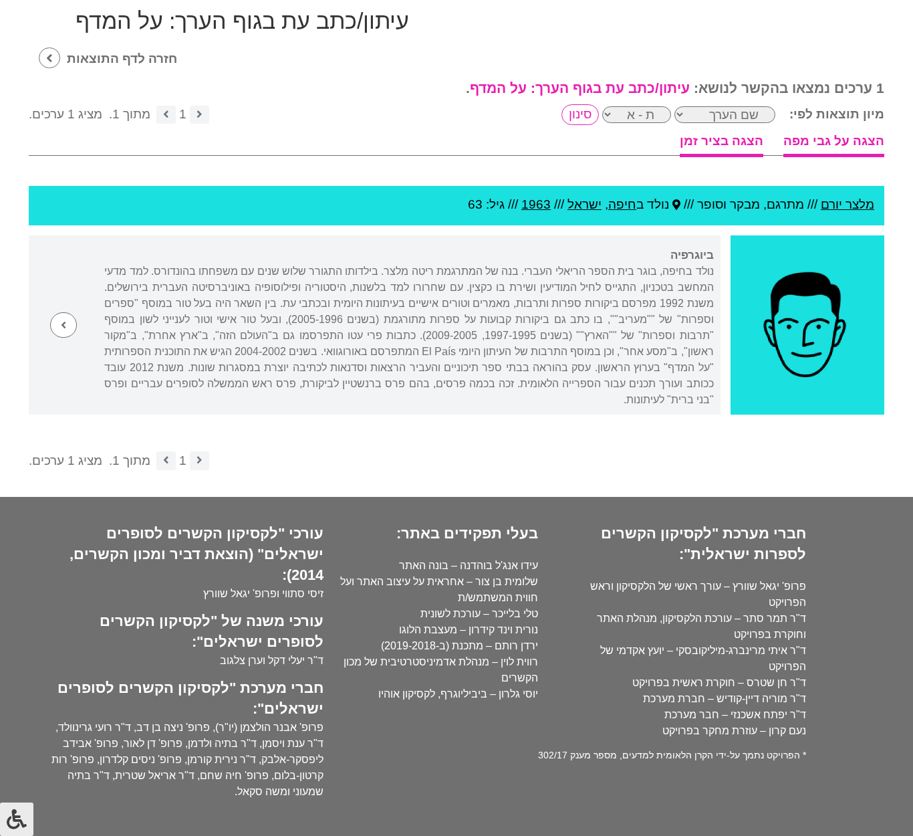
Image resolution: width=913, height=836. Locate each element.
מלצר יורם (847, 204)
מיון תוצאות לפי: (836, 114)
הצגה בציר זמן (721, 141)
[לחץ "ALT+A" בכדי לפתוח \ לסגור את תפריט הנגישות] (16, 819)
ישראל (584, 204)
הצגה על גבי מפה (833, 141)
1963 (536, 204)
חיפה (622, 204)
